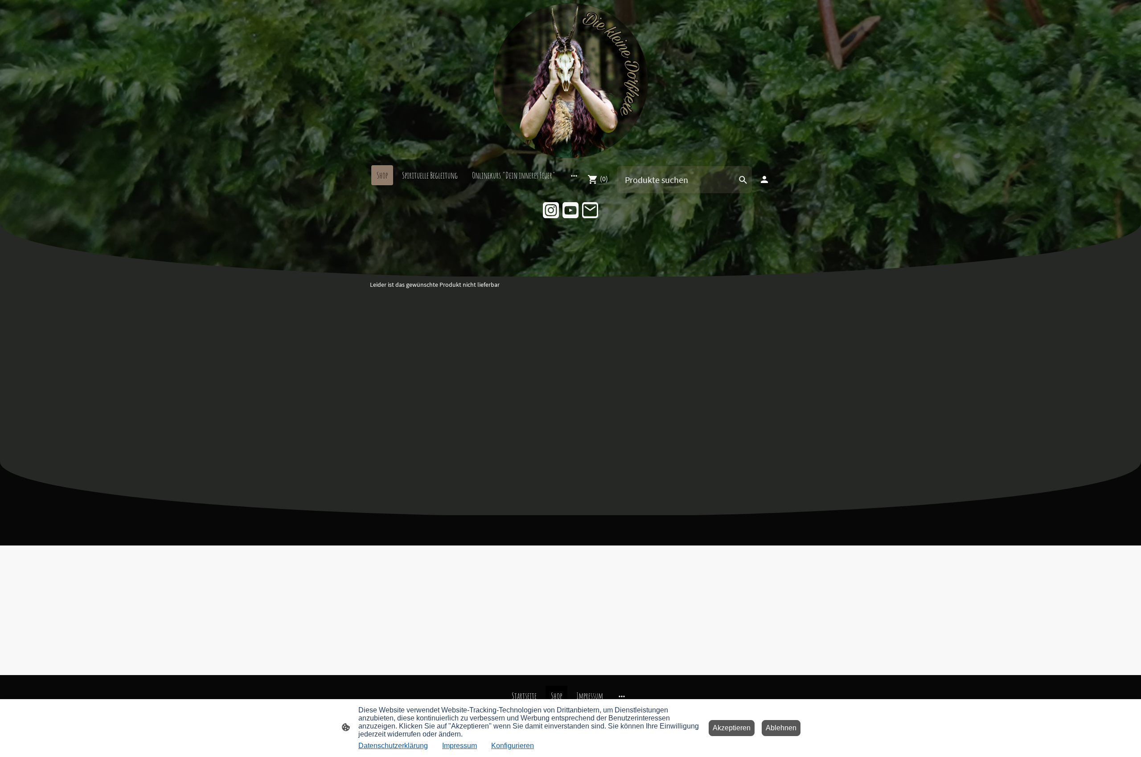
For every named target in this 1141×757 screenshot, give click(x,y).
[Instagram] (551, 210)
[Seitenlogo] (570, 80)
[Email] (590, 210)
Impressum (459, 745)
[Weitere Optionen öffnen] (574, 175)
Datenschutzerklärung (393, 745)
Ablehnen (781, 728)
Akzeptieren (732, 728)
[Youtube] (570, 210)
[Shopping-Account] (764, 179)
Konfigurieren (512, 745)
